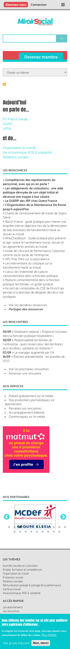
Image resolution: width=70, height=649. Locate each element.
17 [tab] (42, 532)
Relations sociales (16, 157)
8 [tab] (48, 527)
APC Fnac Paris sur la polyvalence (27, 259)
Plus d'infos (49, 635)
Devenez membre (41, 56)
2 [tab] (14, 527)
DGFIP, (8, 124)
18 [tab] (48, 532)
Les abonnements (13, 607)
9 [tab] (54, 527)
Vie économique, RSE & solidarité (21, 593)
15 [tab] (31, 532)
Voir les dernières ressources (28, 305)
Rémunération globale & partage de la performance (32, 585)
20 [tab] (59, 532)
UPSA (7, 128)
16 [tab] (37, 532)
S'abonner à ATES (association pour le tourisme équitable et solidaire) (4, 84)
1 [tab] (9, 527)
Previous (7, 517)
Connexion (38, 5)
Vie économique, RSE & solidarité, (27, 152)
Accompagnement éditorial (26, 412)
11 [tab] (65, 527)
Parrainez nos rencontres (25, 408)
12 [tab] (14, 532)
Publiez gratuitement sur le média (31, 396)
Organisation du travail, (19, 148)
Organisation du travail (16, 573)
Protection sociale (13, 577)
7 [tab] (42, 527)
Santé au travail (12, 589)
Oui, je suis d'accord (16, 643)
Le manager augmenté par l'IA (34, 352)
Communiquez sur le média (27, 416)
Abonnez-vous (15, 5)
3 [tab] (20, 527)
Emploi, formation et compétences (22, 569)
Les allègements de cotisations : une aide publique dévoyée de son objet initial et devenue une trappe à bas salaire (33, 192)
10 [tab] (59, 527)
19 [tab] (54, 532)
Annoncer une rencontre (25, 373)
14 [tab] (26, 532)
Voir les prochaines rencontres (29, 369)
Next (63, 517)
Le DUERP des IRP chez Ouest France (31, 201)
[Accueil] (35, 22)
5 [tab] (31, 527)
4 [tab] (26, 527)
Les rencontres (11, 611)
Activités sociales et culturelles (20, 565)
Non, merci (40, 643)
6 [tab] (37, 527)
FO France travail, (15, 119)
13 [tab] (20, 532)
